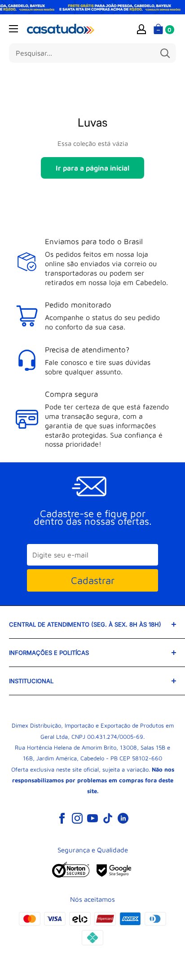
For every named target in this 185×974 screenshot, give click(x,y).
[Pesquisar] (165, 53)
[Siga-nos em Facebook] (62, 818)
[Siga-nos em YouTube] (92, 818)
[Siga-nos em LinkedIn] (123, 818)
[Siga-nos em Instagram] (77, 818)
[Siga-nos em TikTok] (107, 818)
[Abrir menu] (13, 28)
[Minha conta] (141, 29)
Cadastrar (93, 580)
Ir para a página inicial (92, 168)
